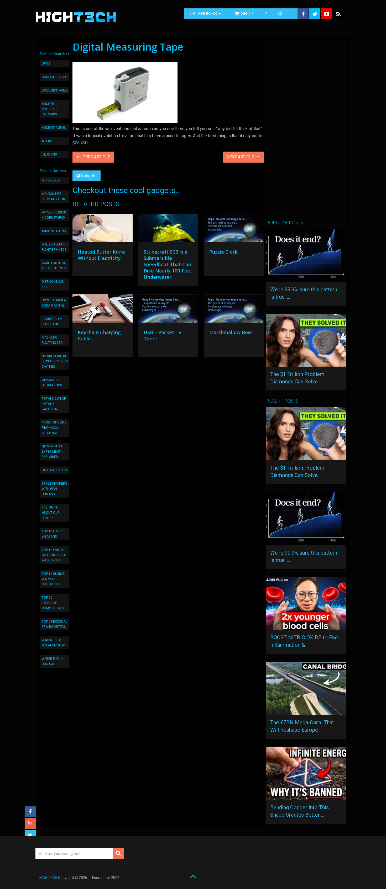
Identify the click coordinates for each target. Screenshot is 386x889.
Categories (203, 13)
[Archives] (281, 13)
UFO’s (46, 64)
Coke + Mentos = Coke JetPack (54, 265)
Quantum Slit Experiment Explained (53, 451)
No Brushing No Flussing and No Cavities (55, 361)
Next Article (241, 156)
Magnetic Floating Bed (52, 340)
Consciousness (54, 77)
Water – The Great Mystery (54, 642)
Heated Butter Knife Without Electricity (101, 255)
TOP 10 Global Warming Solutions (53, 579)
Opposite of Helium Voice (52, 382)
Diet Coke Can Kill (53, 284)
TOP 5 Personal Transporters (54, 624)
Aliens (47, 141)
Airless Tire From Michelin (53, 196)
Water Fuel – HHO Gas (52, 661)
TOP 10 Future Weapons (53, 533)
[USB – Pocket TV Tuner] (168, 309)
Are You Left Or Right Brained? (55, 247)
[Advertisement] (305, 132)
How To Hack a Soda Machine (54, 302)
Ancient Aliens (54, 128)
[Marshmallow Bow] (234, 309)
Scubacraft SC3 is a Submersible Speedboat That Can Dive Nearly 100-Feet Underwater (168, 264)
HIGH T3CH (48, 878)
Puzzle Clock (223, 252)
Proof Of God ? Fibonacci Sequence (54, 428)
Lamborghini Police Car (52, 321)
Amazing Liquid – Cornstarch (54, 215)
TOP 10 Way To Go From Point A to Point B (53, 555)
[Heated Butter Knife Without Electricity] (102, 229)
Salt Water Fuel (55, 470)
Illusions (49, 154)
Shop (246, 13)
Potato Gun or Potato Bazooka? (54, 404)
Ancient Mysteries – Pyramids (51, 109)
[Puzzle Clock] (234, 229)
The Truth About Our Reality (51, 513)
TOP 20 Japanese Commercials (53, 603)
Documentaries (54, 90)
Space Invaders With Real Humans (54, 489)
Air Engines (51, 180)
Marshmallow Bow (230, 332)
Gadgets (89, 175)
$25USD (79, 142)
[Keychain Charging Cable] (102, 309)
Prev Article (95, 156)
